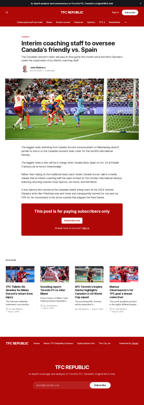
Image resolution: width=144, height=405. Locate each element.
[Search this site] (6, 12)
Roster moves (63, 22)
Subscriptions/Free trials (29, 22)
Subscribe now (72, 220)
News (49, 22)
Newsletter (114, 22)
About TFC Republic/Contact (58, 343)
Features (78, 22)
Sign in (115, 12)
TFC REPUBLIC (72, 12)
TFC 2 (102, 22)
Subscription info (86, 343)
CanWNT (25, 37)
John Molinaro (37, 67)
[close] (140, 3)
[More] (125, 22)
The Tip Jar (105, 343)
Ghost (135, 343)
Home (37, 343)
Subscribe (130, 12)
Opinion (91, 22)
